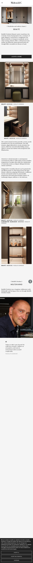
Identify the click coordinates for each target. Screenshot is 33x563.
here (5, 547)
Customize (16, 560)
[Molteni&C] (16, 2)
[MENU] (2, 2)
